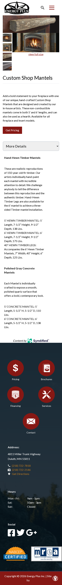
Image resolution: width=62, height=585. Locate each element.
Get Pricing (12, 130)
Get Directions (20, 473)
